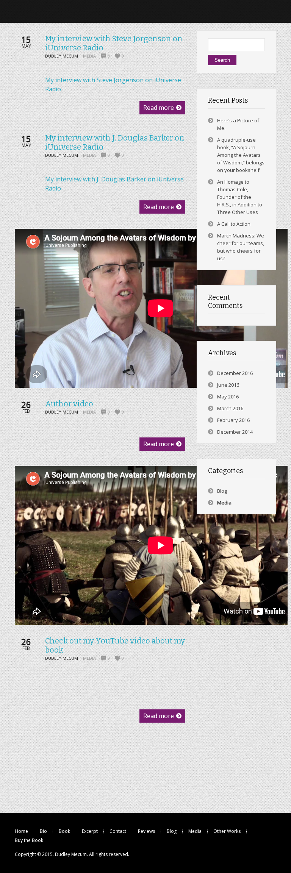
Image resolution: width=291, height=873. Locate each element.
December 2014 (235, 431)
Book (64, 831)
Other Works (227, 831)
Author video (69, 403)
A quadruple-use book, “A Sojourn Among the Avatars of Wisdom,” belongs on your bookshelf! (240, 154)
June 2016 (228, 384)
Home (21, 831)
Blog (222, 490)
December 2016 (235, 373)
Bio (43, 831)
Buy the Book (29, 840)
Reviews (146, 831)
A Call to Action (233, 223)
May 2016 (228, 396)
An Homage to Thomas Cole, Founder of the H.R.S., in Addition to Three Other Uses (239, 197)
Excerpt (90, 831)
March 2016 (230, 408)
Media (89, 56)
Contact (118, 831)
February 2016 (233, 420)
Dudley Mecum (71, 854)
